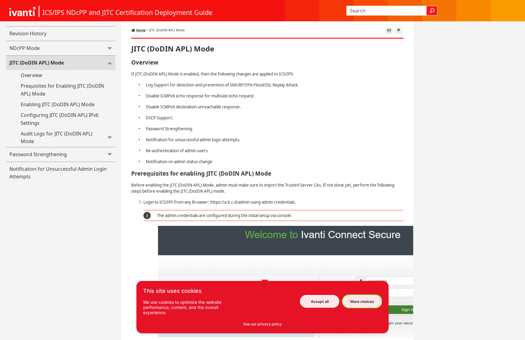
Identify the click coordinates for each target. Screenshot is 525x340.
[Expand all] (398, 29)
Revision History (27, 33)
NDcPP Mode (24, 48)
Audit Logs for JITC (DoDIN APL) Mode (56, 137)
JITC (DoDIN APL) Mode (36, 62)
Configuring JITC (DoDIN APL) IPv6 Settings (59, 119)
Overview (31, 75)
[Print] (389, 29)
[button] (432, 11)
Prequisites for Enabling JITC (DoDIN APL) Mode (62, 89)
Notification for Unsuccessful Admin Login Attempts (58, 173)
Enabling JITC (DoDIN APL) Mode (57, 104)
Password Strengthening (38, 154)
